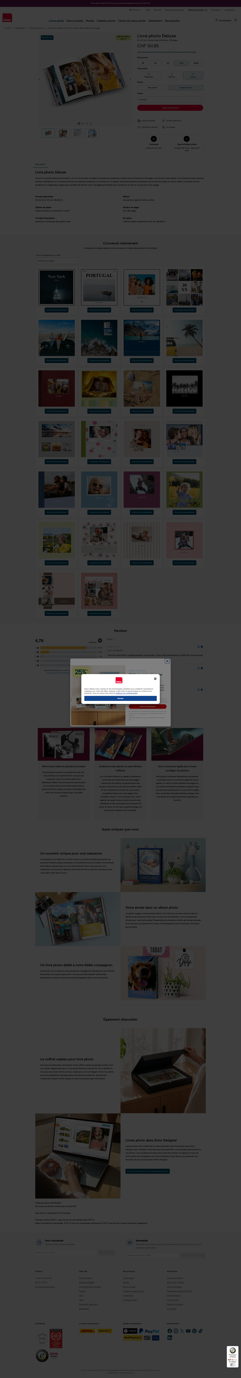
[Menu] (236, 1347)
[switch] (232, 1364)
